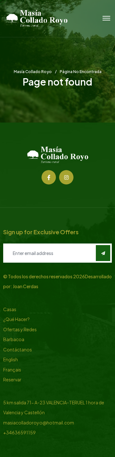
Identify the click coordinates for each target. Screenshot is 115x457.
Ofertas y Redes (20, 329)
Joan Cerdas (25, 286)
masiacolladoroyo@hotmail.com (38, 422)
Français (12, 369)
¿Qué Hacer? (16, 319)
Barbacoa (13, 339)
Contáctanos (17, 349)
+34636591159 (19, 432)
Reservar (12, 379)
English (10, 359)
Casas (9, 309)
